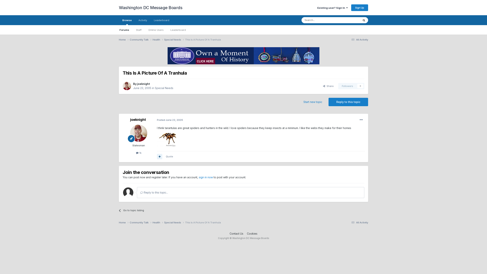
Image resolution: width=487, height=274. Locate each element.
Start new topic (312, 102)
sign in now (206, 177)
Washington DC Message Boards (150, 7)
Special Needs (164, 88)
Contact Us (236, 233)
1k (140, 152)
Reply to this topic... (155, 192)
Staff (139, 29)
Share (329, 86)
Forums (124, 29)
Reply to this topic (348, 102)
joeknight (143, 83)
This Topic (349, 20)
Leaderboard (178, 29)
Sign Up (359, 7)
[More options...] (361, 120)
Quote (169, 156)
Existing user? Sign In (331, 7)
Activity (142, 20)
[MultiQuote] (159, 156)
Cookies (252, 233)
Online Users (156, 29)
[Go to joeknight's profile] (127, 86)
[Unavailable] (166, 139)
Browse (127, 20)
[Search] (364, 20)
